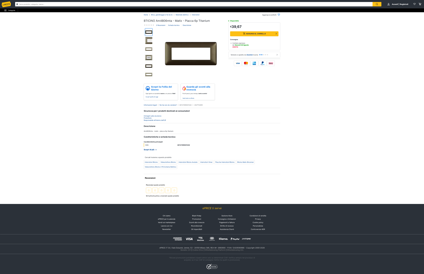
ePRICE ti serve (212, 208)
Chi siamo (166, 216)
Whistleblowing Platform (215, 250)
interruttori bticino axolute (188, 162)
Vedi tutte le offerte (188, 98)
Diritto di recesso (227, 226)
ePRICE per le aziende (166, 219)
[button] (191, 53)
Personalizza (258, 226)
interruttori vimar (206, 162)
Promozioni (196, 219)
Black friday (196, 216)
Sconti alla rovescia (196, 222)
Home (146, 15)
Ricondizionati (196, 226)
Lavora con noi (166, 226)
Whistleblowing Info (235, 250)
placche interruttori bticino (224, 162)
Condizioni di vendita (258, 216)
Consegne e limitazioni (227, 219)
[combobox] (194, 4)
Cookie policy (258, 222)
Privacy (258, 219)
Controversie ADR (258, 229)
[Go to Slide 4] (149, 57)
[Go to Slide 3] (149, 49)
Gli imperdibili (196, 229)
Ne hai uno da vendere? (168, 105)
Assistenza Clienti (227, 229)
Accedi (395, 4)
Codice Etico (197, 250)
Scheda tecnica (173, 25)
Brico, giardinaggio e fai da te (161, 15)
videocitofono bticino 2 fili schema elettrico (160, 167)
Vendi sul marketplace (166, 222)
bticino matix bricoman (245, 162)
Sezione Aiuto (226, 216)
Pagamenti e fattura (227, 222)
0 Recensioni (160, 25)
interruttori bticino (151, 162)
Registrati (404, 4)
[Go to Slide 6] (149, 74)
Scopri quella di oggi (152, 97)
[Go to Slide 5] (149, 66)
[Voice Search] (17, 4)
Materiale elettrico (182, 15)
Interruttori (195, 15)
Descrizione (186, 25)
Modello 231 (186, 250)
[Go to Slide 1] (149, 32)
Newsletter (166, 229)
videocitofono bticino (168, 162)
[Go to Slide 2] (149, 40)
